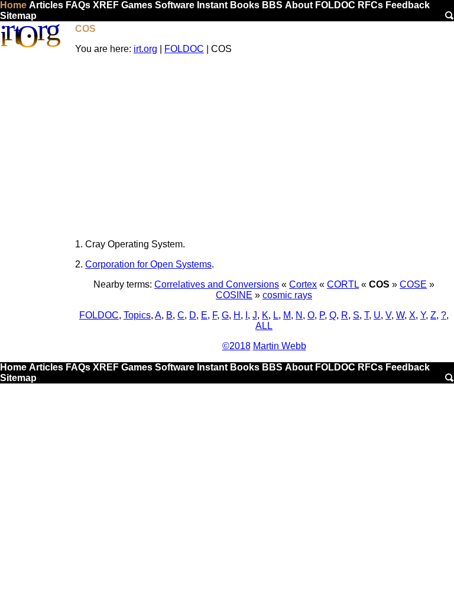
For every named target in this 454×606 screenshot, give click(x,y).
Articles (46, 5)
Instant (212, 5)
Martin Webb (279, 346)
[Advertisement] (264, 147)
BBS (272, 5)
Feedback (407, 5)
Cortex (303, 284)
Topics (137, 315)
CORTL (343, 284)
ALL (264, 326)
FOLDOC (335, 5)
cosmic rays (287, 295)
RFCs (370, 5)
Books (245, 5)
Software (174, 5)
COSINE (234, 295)
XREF (106, 5)
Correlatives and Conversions (216, 284)
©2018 (236, 346)
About (299, 5)
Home (13, 5)
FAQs (78, 5)
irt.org (145, 49)
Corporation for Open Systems (148, 264)
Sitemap (18, 16)
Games (137, 5)
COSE (413, 284)
